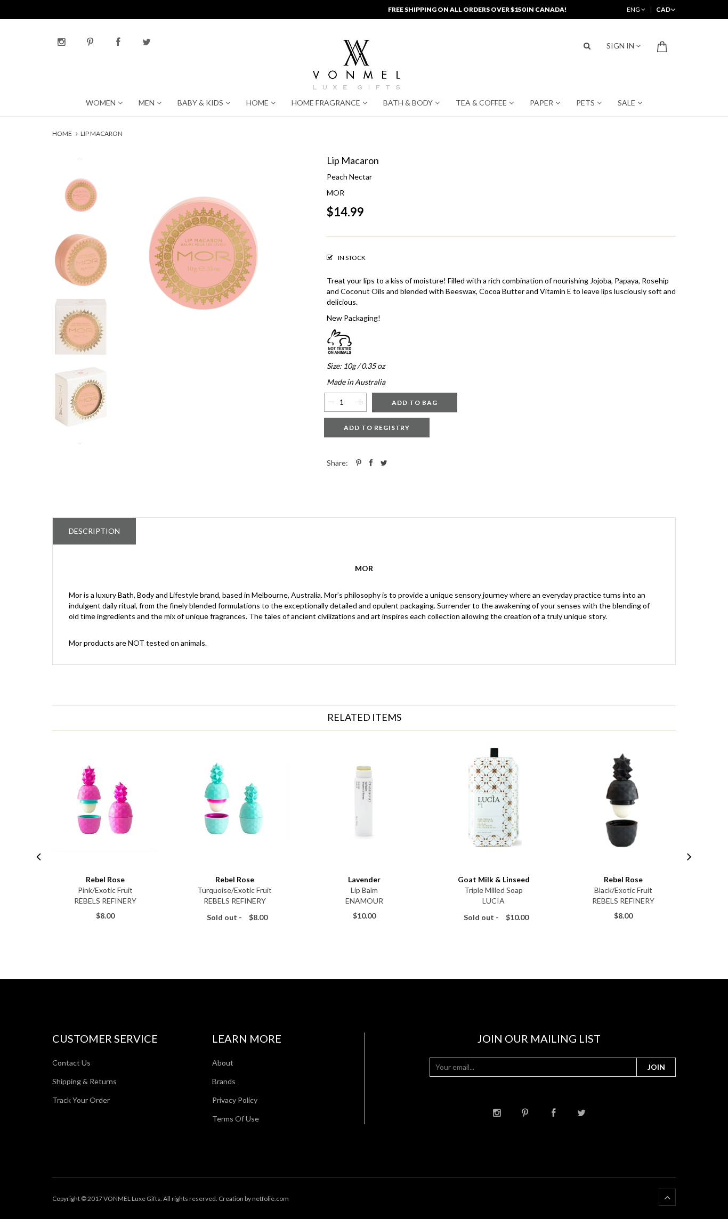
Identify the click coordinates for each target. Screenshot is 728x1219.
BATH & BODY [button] (408, 102)
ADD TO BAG (415, 403)
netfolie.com (270, 1198)
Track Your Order (81, 1099)
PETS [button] (585, 102)
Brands (224, 1081)
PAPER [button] (541, 102)
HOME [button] (257, 102)
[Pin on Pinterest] (358, 462)
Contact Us (71, 1062)
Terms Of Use (235, 1118)
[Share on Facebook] (371, 462)
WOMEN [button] (101, 102)
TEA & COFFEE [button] (481, 102)
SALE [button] (626, 102)
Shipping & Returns (84, 1081)
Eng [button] (634, 9)
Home (62, 133)
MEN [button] (147, 102)
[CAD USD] (663, 9)
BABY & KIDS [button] (200, 102)
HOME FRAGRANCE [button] (326, 102)
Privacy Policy (234, 1099)
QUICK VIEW (105, 864)
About (222, 1062)
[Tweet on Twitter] (384, 462)
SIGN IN (621, 45)
